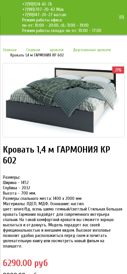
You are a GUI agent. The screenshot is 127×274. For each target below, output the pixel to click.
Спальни (33, 49)
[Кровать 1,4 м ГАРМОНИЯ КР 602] (63, 135)
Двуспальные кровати (92, 49)
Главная (10, 49)
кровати (57, 49)
